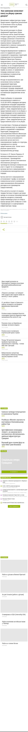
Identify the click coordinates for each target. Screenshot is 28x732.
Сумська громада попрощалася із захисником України (13, 413)
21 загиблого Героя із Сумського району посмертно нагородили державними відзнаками (12, 304)
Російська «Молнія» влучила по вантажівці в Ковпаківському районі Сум (13, 422)
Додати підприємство (14, 506)
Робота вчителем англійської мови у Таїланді (13, 622)
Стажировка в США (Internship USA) (14, 614)
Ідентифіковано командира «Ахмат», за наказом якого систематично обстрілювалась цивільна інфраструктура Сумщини (13, 434)
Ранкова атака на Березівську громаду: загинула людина (12, 324)
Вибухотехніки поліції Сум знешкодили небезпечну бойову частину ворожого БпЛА (12, 354)
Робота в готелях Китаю (10, 643)
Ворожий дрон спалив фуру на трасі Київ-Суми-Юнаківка (13, 443)
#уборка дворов (4, 213)
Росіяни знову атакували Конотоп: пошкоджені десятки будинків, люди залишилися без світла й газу (14, 315)
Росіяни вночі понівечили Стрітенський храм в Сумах (11, 332)
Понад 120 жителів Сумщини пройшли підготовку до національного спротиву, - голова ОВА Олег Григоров (13, 342)
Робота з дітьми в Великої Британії (13, 574)
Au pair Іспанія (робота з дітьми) (13, 594)
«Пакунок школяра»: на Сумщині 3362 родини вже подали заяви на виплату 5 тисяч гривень (13, 294)
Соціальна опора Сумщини (10, 461)
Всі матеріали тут (14, 471)
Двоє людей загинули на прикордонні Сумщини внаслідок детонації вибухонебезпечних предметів (13, 284)
